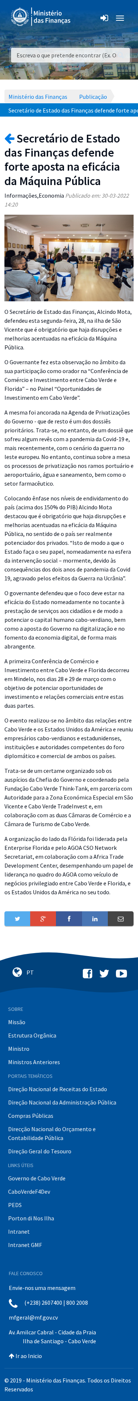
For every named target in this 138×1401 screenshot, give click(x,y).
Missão (16, 1022)
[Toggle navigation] (82, 18)
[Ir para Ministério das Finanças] (41, 16)
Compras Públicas (30, 1115)
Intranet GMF (25, 1245)
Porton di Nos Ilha (31, 1218)
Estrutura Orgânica (32, 1035)
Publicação (93, 96)
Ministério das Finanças (37, 96)
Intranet (19, 1231)
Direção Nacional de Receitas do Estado (57, 1089)
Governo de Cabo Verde (37, 1178)
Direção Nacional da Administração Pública (62, 1102)
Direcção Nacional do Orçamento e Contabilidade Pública (52, 1133)
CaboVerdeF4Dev (29, 1191)
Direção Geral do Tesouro (39, 1151)
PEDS (15, 1205)
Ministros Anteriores (34, 1062)
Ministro (18, 1048)
